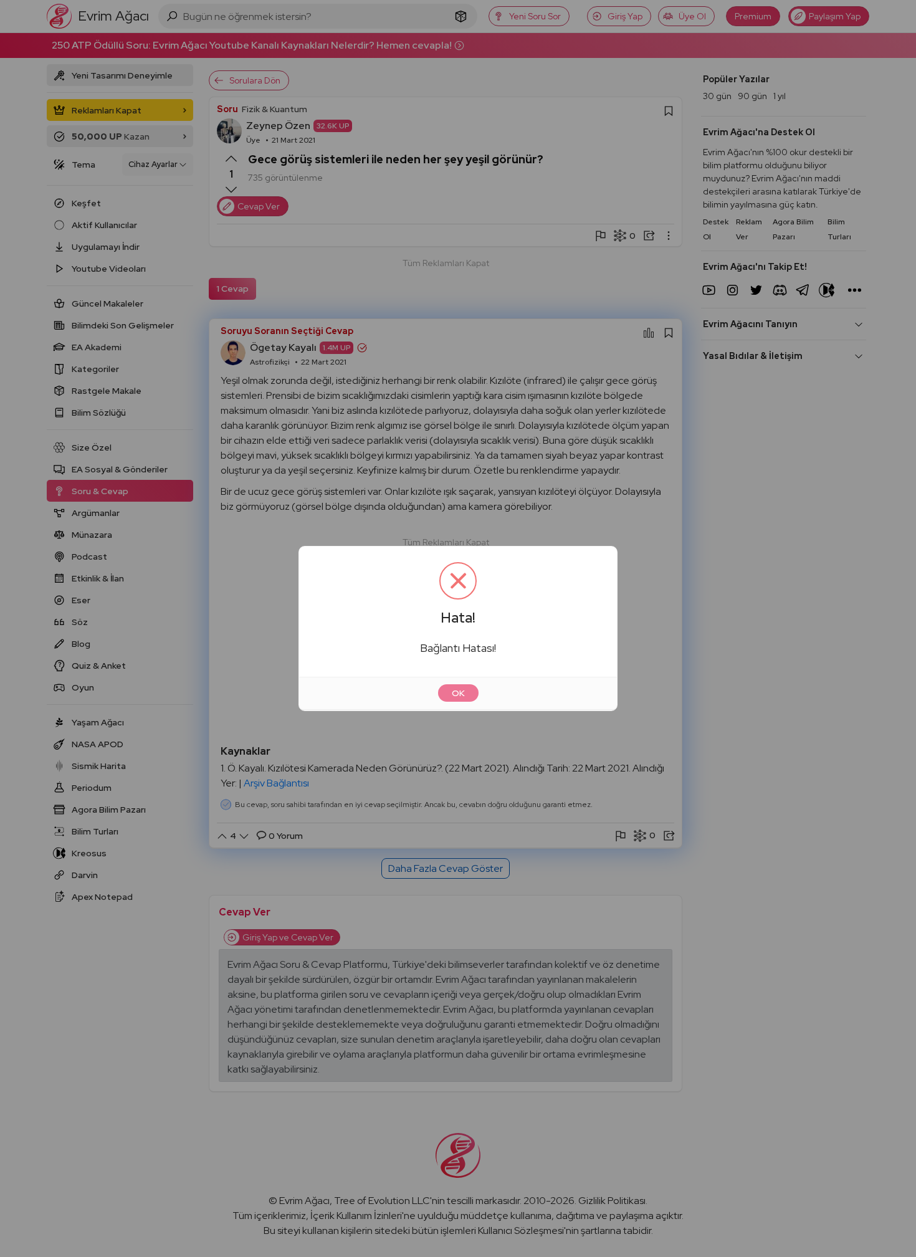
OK (458, 693)
